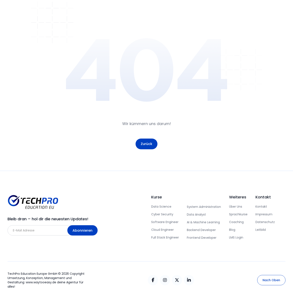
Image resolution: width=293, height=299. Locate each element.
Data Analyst (196, 214)
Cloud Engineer (162, 230)
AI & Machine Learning (203, 222)
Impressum (263, 214)
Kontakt (261, 206)
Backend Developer (201, 230)
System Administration (204, 207)
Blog (232, 230)
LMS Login (236, 237)
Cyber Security (162, 214)
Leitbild (260, 230)
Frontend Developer (201, 238)
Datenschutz (265, 222)
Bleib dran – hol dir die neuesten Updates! (48, 219)
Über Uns (235, 206)
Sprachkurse (238, 214)
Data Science (161, 206)
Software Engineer (164, 222)
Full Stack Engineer (165, 237)
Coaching (236, 222)
